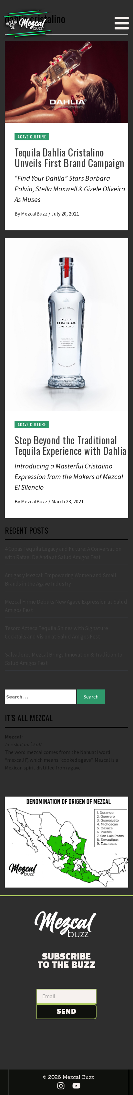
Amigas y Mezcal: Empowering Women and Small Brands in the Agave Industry (60, 579)
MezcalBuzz (34, 213)
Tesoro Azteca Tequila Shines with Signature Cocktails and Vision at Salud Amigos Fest (56, 632)
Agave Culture (32, 136)
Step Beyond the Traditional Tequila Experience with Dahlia (71, 445)
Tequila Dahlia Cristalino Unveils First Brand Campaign (70, 157)
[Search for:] (40, 696)
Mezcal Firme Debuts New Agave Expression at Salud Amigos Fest (66, 606)
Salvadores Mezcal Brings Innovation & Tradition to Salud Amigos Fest (63, 659)
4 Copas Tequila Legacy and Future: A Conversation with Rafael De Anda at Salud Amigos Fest (63, 553)
